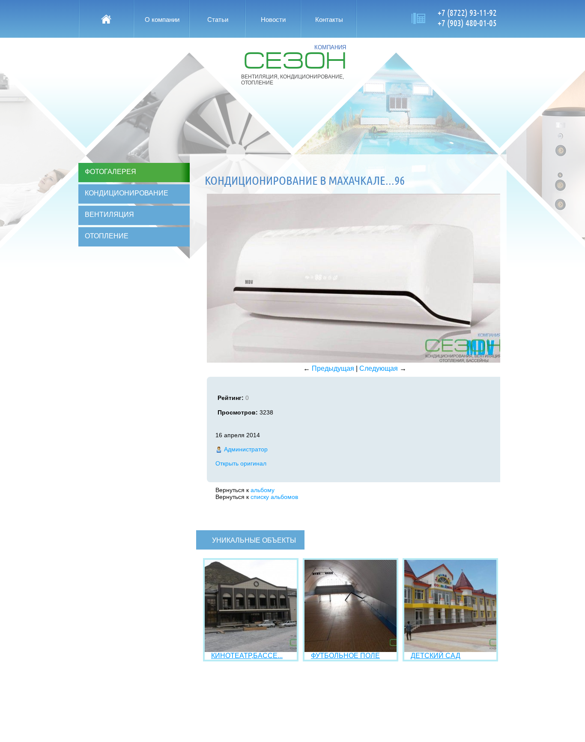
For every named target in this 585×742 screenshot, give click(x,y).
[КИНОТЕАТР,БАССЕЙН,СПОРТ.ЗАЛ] (251, 649)
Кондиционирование (126, 193)
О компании (162, 19)
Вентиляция (109, 214)
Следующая (378, 368)
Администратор (246, 449)
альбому (263, 490)
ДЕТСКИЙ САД (435, 655)
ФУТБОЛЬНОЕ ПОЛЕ (345, 655)
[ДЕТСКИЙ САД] (450, 649)
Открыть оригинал (240, 463)
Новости (273, 19)
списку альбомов (274, 496)
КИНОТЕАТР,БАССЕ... (247, 655)
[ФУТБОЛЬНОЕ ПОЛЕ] (350, 649)
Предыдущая (333, 368)
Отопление (106, 236)
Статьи (217, 19)
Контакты (329, 19)
